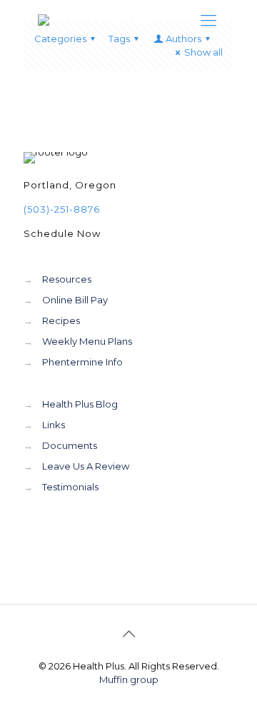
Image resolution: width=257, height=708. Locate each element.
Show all (203, 52)
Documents (69, 445)
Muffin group (128, 679)
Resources (66, 279)
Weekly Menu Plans (87, 341)
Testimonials (70, 486)
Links (53, 424)
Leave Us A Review (85, 466)
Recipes (61, 320)
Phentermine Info (82, 362)
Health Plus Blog (80, 404)
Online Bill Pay (75, 299)
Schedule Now (62, 233)
